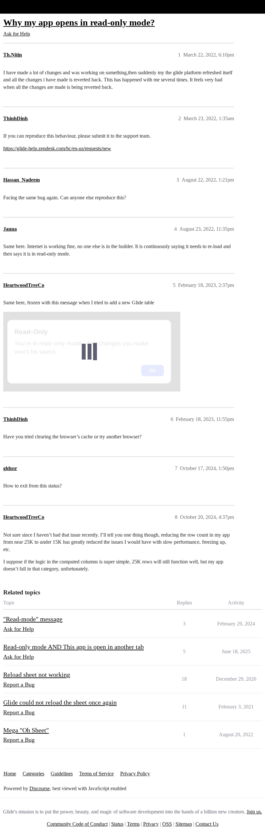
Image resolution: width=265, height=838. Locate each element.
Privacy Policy (135, 773)
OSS (167, 824)
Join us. (254, 811)
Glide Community (21, 6)
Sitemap (183, 824)
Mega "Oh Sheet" (26, 730)
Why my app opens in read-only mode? (79, 22)
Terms (133, 824)
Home (10, 773)
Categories (33, 773)
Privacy (151, 824)
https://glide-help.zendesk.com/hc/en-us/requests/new (57, 148)
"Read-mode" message (32, 619)
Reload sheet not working (36, 674)
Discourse (39, 788)
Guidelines (62, 773)
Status (117, 824)
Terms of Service (96, 773)
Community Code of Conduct (77, 824)
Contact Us (207, 824)
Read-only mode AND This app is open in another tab (73, 646)
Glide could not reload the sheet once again (60, 702)
